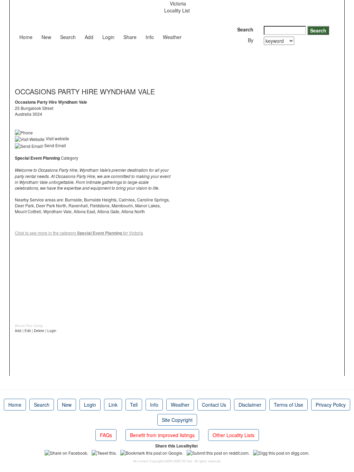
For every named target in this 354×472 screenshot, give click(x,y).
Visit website (57, 138)
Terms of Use (288, 404)
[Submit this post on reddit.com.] (218, 452)
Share (130, 37)
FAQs (106, 435)
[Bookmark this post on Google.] (152, 452)
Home (25, 37)
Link (113, 404)
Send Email (54, 145)
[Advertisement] (141, 63)
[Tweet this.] (104, 452)
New (46, 37)
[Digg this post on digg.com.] (281, 452)
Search (68, 37)
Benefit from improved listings (162, 435)
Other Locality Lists (233, 435)
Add (89, 37)
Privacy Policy (331, 404)
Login (108, 37)
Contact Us (214, 404)
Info (150, 37)
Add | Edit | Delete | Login (35, 330)
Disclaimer (250, 404)
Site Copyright (177, 419)
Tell (134, 404)
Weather (172, 37)
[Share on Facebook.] (66, 452)
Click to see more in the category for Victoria (79, 233)
